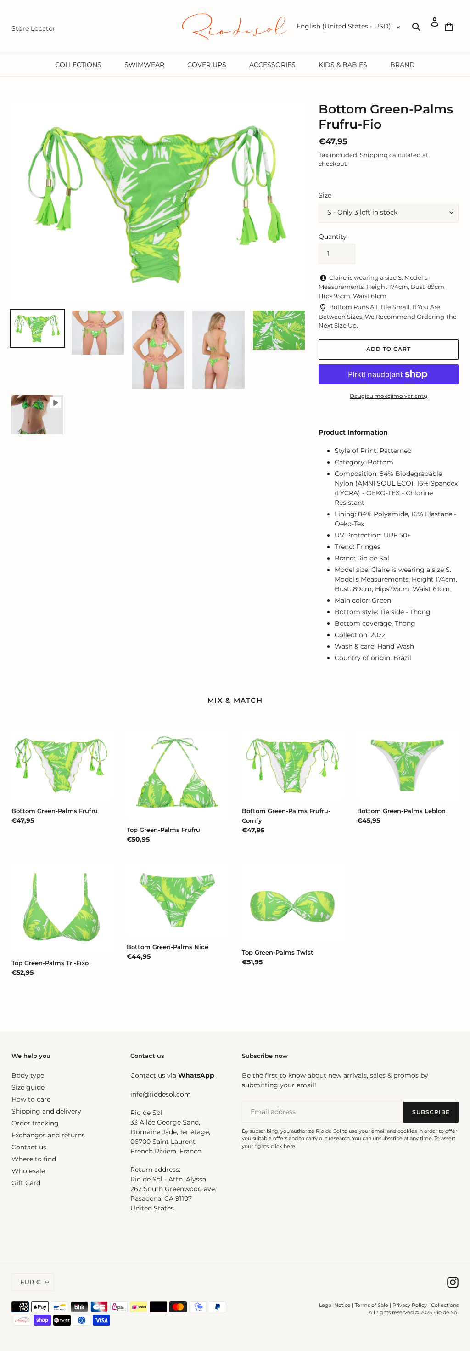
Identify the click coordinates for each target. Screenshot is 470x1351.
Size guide (28, 1087)
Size (325, 195)
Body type (27, 1075)
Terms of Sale (371, 1305)
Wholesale (28, 1171)
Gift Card (25, 1183)
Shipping (374, 154)
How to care (30, 1099)
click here (283, 1146)
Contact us (28, 1147)
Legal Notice (335, 1305)
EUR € (30, 1282)
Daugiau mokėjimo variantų (388, 395)
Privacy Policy (410, 1305)
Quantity (333, 236)
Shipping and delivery (46, 1111)
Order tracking (35, 1123)
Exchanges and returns (48, 1135)
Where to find (33, 1159)
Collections (445, 1305)
